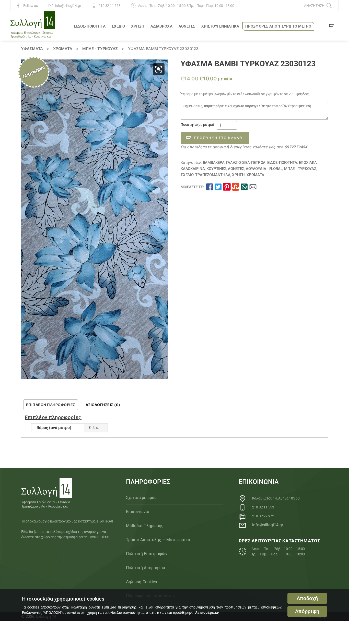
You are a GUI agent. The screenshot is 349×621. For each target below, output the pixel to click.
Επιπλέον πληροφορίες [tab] (50, 405)
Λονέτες (187, 26)
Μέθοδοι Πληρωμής (145, 525)
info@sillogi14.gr (68, 6)
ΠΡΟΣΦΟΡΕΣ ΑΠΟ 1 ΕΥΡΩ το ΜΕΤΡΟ (278, 26)
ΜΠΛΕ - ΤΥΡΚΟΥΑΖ (100, 48)
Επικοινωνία (137, 511)
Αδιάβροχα (161, 26)
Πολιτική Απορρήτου (145, 567)
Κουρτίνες (216, 168)
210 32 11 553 (109, 6)
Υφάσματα (32, 48)
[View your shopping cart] (331, 27)
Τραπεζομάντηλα (212, 175)
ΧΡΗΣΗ (137, 26)
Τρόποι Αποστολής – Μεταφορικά (158, 539)
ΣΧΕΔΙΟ (118, 26)
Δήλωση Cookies (141, 581)
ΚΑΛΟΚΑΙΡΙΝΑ (193, 168)
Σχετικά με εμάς (141, 497)
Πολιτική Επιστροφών (146, 553)
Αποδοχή (307, 598)
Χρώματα (62, 48)
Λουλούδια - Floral (264, 168)
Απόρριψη (307, 611)
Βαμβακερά (214, 162)
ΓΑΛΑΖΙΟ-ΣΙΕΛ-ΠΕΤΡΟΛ (245, 162)
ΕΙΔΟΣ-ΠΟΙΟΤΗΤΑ (89, 26)
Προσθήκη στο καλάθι (219, 138)
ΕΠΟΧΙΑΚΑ (308, 162)
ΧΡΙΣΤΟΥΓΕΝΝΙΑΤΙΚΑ (220, 26)
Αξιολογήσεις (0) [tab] (103, 405)
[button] (159, 69)
